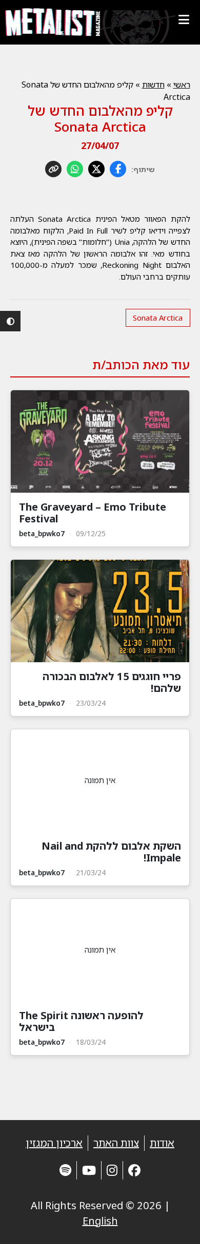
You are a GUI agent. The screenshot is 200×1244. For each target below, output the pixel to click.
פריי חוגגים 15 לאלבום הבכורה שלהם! (112, 682)
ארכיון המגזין (54, 1143)
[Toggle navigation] (183, 19)
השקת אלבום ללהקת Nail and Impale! (111, 852)
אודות (162, 1143)
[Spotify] (65, 1170)
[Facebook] (134, 1170)
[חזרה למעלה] (174, 1223)
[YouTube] (89, 1170)
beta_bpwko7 (42, 533)
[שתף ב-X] (96, 169)
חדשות (153, 84)
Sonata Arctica (158, 317)
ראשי (181, 84)
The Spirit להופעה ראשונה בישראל (81, 1021)
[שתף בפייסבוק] (118, 169)
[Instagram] (112, 1170)
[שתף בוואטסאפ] (75, 169)
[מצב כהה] (10, 321)
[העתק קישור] (53, 169)
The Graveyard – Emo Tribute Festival (92, 512)
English (100, 1221)
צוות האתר (116, 1143)
